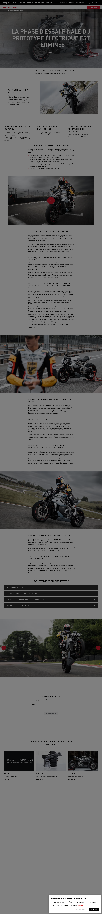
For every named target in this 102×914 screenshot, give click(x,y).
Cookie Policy (80, 905)
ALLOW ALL (94, 909)
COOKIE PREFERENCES (81, 909)
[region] (75, 904)
